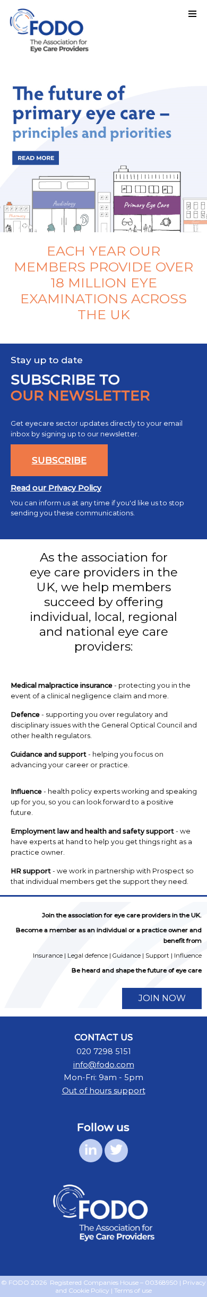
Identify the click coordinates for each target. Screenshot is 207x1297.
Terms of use (133, 1290)
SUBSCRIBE (59, 460)
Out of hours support (103, 1091)
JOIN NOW (162, 998)
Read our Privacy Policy (56, 488)
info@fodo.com (103, 1065)
